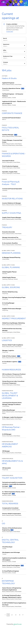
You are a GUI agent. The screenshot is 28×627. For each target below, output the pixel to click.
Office (4, 50)
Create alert (9, 31)
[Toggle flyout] (25, 45)
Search (5, 38)
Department (6, 44)
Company (5, 62)
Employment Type (7, 56)
